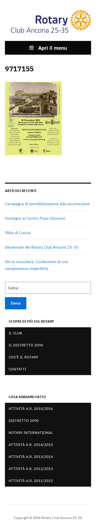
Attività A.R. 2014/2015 (31, 444)
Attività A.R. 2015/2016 (31, 408)
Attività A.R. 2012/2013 (31, 468)
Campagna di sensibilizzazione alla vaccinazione (47, 203)
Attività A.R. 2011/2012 (31, 480)
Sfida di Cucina (18, 232)
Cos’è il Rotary (23, 357)
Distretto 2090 (24, 420)
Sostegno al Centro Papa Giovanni (35, 218)
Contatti (17, 369)
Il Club (15, 333)
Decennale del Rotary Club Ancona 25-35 (42, 247)
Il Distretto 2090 (26, 345)
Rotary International (31, 432)
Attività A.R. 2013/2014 (31, 456)
